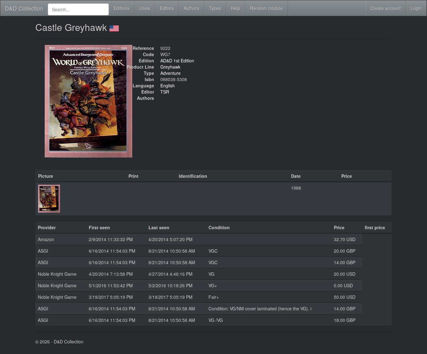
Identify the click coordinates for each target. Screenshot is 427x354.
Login (416, 8)
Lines (144, 8)
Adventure (170, 73)
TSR (164, 92)
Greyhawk (170, 67)
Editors (167, 8)
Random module (266, 8)
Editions (121, 8)
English (167, 85)
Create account (385, 8)
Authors (191, 8)
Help (235, 8)
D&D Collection (24, 8)
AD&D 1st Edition (177, 60)
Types (215, 8)
